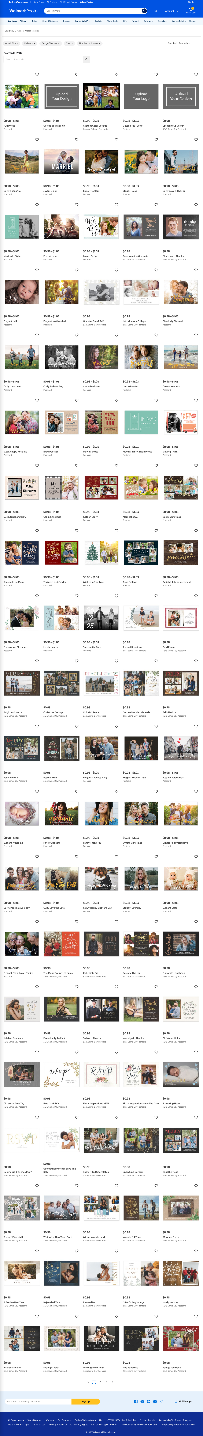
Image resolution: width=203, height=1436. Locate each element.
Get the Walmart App (18, 1424)
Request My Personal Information (178, 1424)
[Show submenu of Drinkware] (154, 21)
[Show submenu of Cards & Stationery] (59, 21)
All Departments (16, 1420)
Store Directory (35, 1420)
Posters (66, 21)
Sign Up (86, 1401)
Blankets (98, 21)
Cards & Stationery (50, 21)
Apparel (135, 21)
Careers (50, 1420)
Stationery (9, 31)
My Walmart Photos (68, 2)
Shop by (192, 21)
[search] (86, 59)
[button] (22, 74)
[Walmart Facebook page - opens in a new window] (136, 1401)
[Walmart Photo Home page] (23, 11)
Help (155, 11)
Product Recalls (147, 1420)
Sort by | (172, 43)
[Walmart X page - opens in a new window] (142, 1401)
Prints (34, 21)
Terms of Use (38, 1424)
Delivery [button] (28, 43)
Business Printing (178, 21)
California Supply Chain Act (104, 1424)
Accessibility (165, 1420)
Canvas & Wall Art (82, 21)
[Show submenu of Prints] (39, 21)
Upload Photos (86, 2)
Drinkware (148, 21)
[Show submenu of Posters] (71, 21)
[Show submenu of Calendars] (168, 21)
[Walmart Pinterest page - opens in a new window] (148, 1401)
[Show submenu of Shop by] (198, 21)
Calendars (162, 21)
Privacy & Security (58, 1424)
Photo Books (112, 21)
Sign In (191, 2)
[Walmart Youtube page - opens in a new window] (155, 1401)
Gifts (125, 21)
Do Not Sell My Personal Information (140, 1424)
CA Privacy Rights (79, 1424)
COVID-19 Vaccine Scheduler (121, 1420)
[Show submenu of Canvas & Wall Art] (91, 21)
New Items (12, 21)
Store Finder (39, 2)
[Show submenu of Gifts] (128, 21)
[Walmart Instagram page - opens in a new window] (161, 1401)
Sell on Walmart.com (85, 1420)
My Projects (52, 2)
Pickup (23, 21)
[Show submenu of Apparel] (140, 21)
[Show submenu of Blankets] (103, 21)
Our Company (64, 1420)
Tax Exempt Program (181, 1420)
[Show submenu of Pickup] (27, 21)
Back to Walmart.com (18, 2)
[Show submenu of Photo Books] (119, 21)
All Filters (13, 43)
